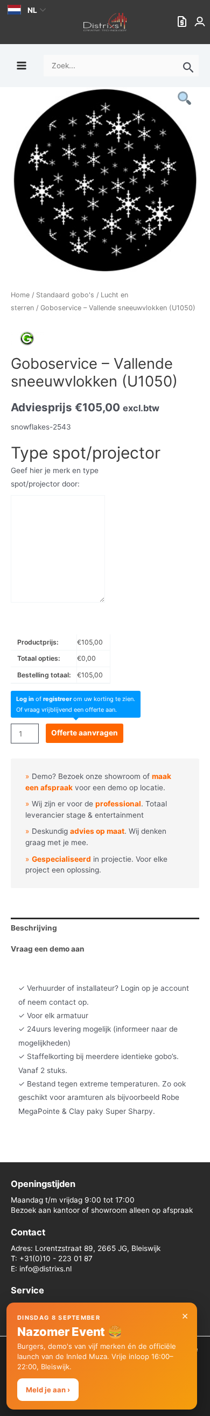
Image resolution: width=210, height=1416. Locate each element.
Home (20, 295)
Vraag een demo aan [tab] (48, 949)
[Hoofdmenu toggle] (21, 65)
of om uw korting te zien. (75, 699)
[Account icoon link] (200, 22)
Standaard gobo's (65, 295)
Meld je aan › (48, 1389)
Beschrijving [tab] (34, 928)
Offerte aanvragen (84, 732)
